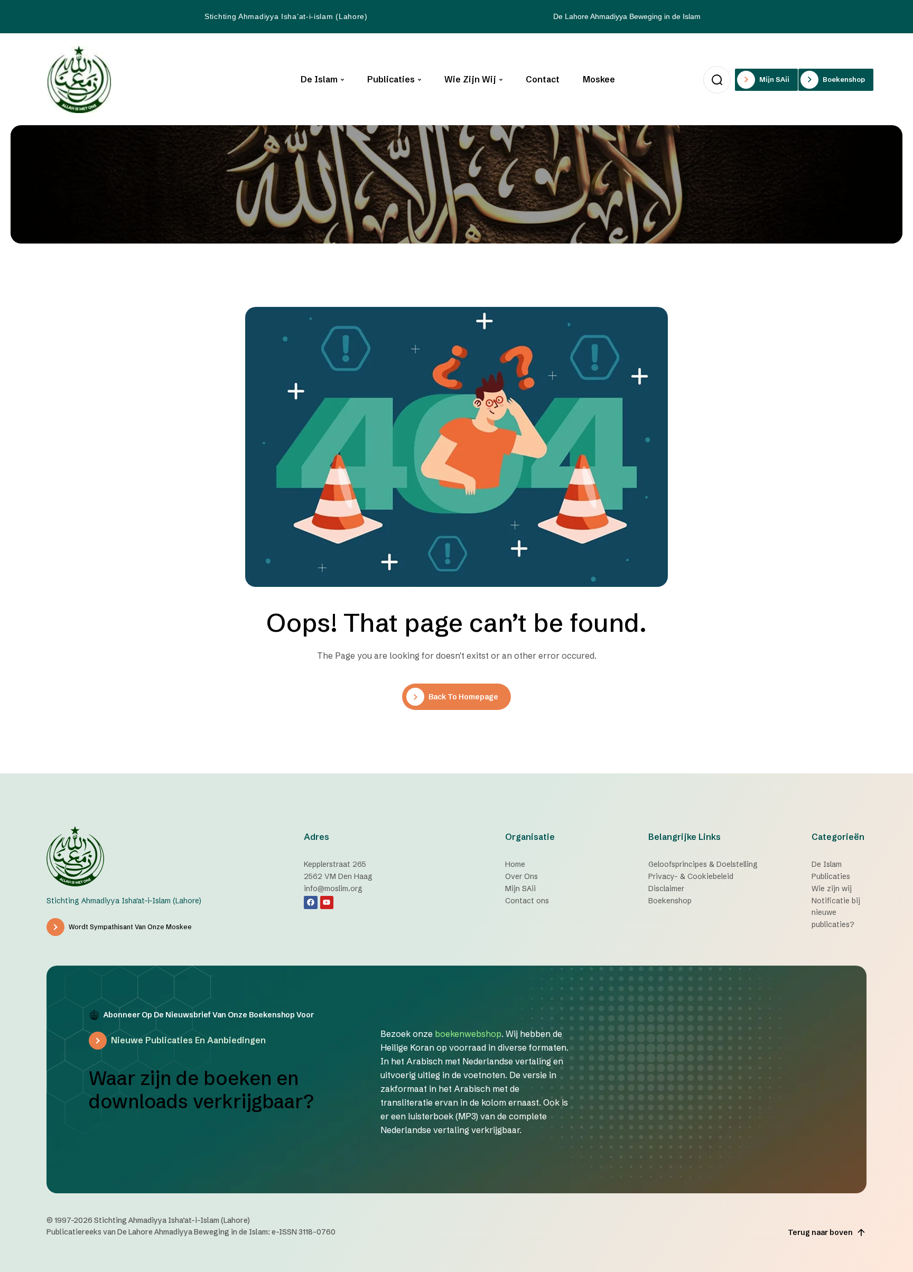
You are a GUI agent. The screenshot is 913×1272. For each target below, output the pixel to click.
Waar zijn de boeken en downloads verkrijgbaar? (201, 1090)
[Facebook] (310, 902)
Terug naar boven (820, 1232)
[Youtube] (326, 902)
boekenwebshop (468, 1033)
